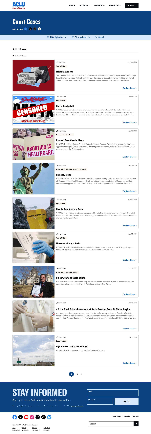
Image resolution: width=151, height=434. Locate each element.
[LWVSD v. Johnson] (75, 75)
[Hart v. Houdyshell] (75, 110)
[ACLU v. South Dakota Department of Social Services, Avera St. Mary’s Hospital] (75, 316)
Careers (126, 416)
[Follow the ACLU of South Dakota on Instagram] (32, 417)
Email (90, 391)
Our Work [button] (83, 5)
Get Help (117, 416)
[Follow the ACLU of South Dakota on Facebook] (14, 417)
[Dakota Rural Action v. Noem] (75, 213)
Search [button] (101, 37)
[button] (34, 29)
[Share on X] (30, 30)
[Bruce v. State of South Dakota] (75, 281)
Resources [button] (114, 5)
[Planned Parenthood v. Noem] (75, 144)
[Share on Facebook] (25, 30)
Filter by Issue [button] (80, 37)
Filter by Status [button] (56, 37)
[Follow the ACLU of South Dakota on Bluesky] (49, 417)
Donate (135, 416)
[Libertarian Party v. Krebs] (75, 247)
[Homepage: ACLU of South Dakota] (20, 5)
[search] (136, 423)
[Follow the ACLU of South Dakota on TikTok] (37, 417)
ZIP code (91, 400)
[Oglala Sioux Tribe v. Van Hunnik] (75, 350)
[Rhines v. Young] (75, 178)
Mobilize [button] (98, 5)
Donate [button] (130, 5)
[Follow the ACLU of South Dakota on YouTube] (26, 417)
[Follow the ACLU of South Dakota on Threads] (43, 417)
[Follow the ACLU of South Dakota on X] (20, 417)
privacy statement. (77, 406)
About (72, 5)
